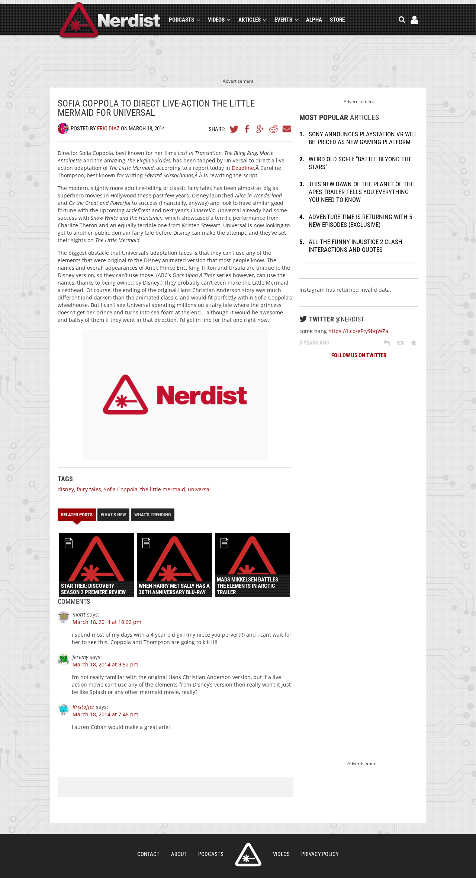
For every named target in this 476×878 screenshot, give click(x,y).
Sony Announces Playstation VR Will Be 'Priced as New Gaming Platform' (363, 138)
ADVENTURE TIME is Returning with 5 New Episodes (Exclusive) (360, 220)
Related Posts (77, 514)
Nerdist (110, 21)
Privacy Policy (320, 854)
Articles (249, 19)
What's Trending (152, 514)
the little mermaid (162, 489)
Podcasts (181, 19)
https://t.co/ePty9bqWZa (358, 331)
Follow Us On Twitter (358, 355)
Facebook (247, 129)
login (414, 20)
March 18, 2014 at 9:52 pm (105, 664)
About (179, 854)
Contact (148, 854)
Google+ (260, 129)
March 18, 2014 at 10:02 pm (107, 621)
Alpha (314, 19)
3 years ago (314, 342)
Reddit (273, 129)
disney (66, 489)
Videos (216, 19)
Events (283, 19)
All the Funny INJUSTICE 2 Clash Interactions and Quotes (355, 245)
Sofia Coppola (121, 489)
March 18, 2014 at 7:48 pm (105, 714)
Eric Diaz (108, 128)
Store (337, 19)
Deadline (242, 167)
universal (199, 489)
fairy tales (89, 489)
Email (286, 129)
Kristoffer (83, 706)
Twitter (234, 129)
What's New (113, 514)
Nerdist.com (248, 854)
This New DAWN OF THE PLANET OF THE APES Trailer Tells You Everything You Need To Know (361, 191)
